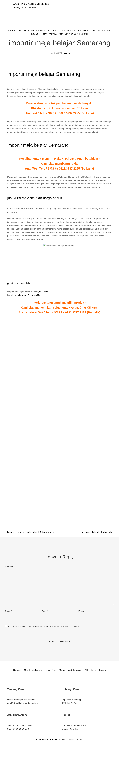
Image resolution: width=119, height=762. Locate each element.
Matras (62, 670)
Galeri (93, 670)
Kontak (102, 670)
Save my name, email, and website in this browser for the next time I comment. (44, 626)
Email (44, 611)
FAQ (86, 670)
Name (8, 611)
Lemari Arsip (50, 670)
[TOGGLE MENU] (9, 6)
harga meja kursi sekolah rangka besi (30, 30)
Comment (10, 566)
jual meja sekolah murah (73, 34)
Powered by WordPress (46, 739)
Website (81, 611)
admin (67, 53)
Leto (69, 739)
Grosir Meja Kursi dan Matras (31, 3)
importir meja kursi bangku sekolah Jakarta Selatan (30, 532)
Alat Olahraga (74, 670)
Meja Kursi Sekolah (33, 670)
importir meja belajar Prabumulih (97, 532)
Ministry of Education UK (29, 295)
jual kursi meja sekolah (91, 30)
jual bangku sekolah (64, 30)
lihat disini (43, 292)
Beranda (17, 670)
